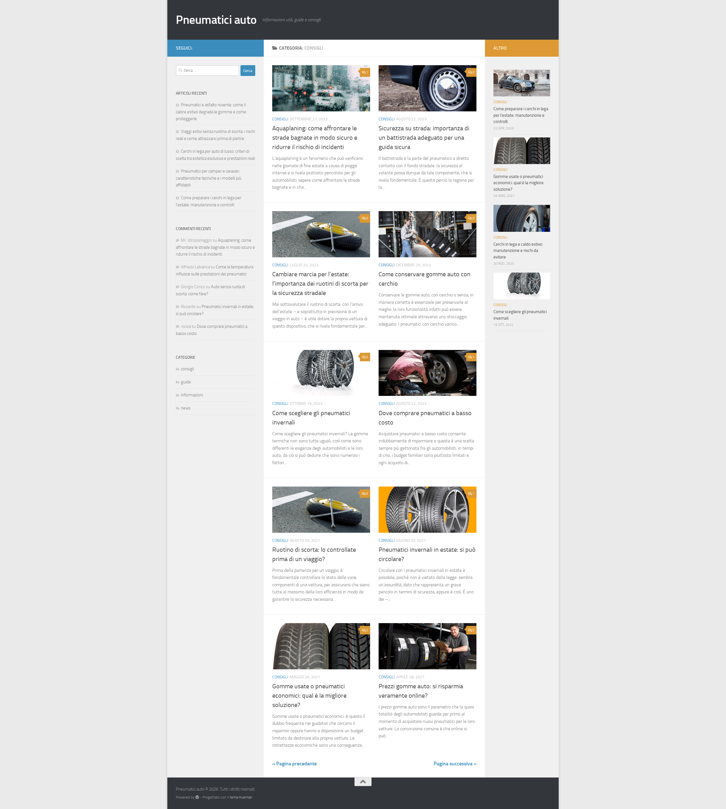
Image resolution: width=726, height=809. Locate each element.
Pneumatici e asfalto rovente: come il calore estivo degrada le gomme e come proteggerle (211, 111)
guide (186, 382)
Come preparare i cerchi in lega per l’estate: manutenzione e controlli (520, 115)
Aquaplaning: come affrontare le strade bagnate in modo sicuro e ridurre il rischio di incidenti (314, 138)
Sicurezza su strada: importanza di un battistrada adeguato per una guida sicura (424, 138)
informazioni (192, 395)
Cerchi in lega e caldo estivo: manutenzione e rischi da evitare (518, 251)
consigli (280, 119)
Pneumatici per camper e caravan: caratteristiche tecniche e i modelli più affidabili (208, 178)
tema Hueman (241, 797)
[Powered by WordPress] (197, 797)
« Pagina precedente (294, 764)
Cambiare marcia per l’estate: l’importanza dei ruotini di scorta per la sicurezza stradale (320, 284)
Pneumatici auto (216, 20)
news (186, 408)
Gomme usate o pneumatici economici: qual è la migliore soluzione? (309, 696)
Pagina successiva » (455, 764)
